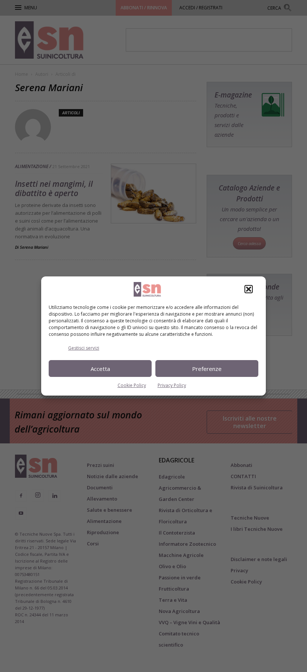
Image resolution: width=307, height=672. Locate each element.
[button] (248, 289)
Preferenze (207, 368)
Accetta (100, 368)
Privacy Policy (172, 385)
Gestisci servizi (83, 348)
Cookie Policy (132, 385)
